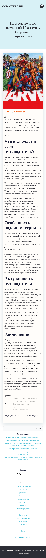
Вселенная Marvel (19, 398)
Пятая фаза (16, 404)
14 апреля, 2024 (20, 112)
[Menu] (42, 6)
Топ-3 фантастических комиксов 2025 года (23, 449)
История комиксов (23, 499)
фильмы (15, 409)
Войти (23, 531)
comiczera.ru (12, 6)
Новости (17, 396)
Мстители (23, 401)
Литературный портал (23, 537)
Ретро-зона (23, 515)
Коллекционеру (23, 502)
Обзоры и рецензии (23, 509)
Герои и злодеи (23, 493)
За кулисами (23, 496)
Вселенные (23, 489)
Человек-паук (23, 409)
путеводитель (32, 401)
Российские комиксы (23, 518)
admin (8, 112)
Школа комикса (23, 524)
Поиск (38, 429)
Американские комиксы (23, 486)
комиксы (34, 398)
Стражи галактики (19, 407)
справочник (25, 404)
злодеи (28, 398)
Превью (23, 512)
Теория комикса (23, 521)
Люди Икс (16, 401)
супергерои (29, 407)
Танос (37, 407)
